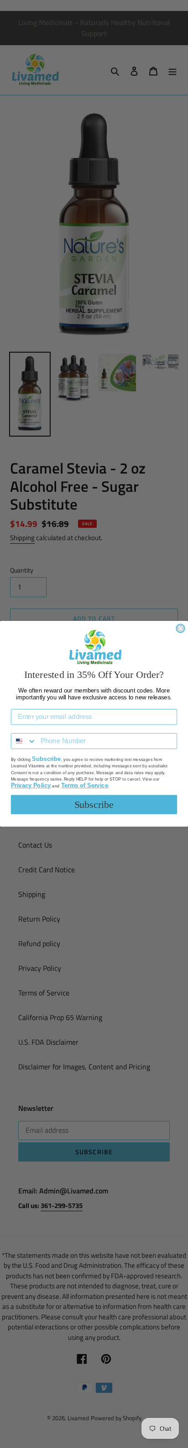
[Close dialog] (180, 629)
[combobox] (24, 741)
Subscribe (94, 804)
